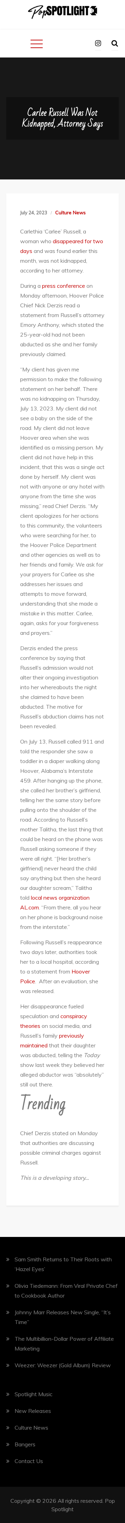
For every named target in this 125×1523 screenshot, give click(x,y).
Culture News (70, 212)
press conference (63, 285)
